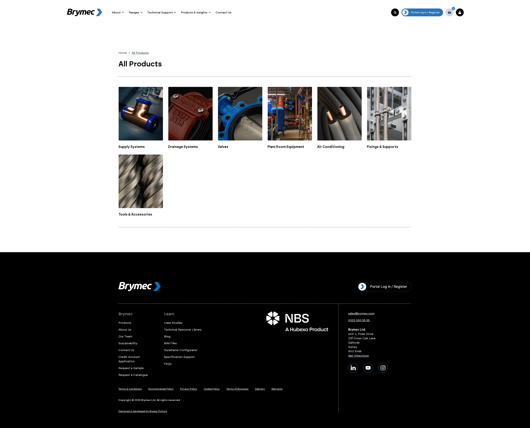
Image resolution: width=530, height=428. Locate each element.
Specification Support (179, 357)
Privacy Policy (188, 388)
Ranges (134, 12)
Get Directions (358, 355)
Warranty (277, 388)
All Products (140, 53)
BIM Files (170, 343)
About (116, 12)
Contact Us (223, 12)
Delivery (260, 388)
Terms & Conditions (130, 388)
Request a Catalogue (133, 375)
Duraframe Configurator (181, 350)
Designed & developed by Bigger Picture (142, 411)
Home (122, 53)
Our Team (125, 336)
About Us (124, 329)
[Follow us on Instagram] (383, 368)
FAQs (168, 364)
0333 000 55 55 (359, 320)
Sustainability (127, 343)
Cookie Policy (212, 388)
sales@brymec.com (361, 313)
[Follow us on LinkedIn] (353, 368)
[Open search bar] (395, 12)
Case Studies (173, 323)
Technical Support (160, 12)
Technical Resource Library (183, 329)
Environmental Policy (160, 388)
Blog (167, 336)
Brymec (125, 314)
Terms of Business (237, 388)
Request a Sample (131, 368)
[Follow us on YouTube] (368, 368)
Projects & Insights (194, 12)
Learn (169, 314)
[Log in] (460, 12)
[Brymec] (84, 12)
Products (124, 323)
